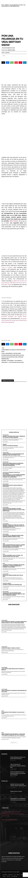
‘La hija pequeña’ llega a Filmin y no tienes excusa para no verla (13, 556)
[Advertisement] (14, 20)
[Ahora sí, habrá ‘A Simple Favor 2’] (14, 639)
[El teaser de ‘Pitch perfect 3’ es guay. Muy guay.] (14, 703)
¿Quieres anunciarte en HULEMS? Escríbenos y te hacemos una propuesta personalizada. (12, 813)
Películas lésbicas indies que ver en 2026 (13, 576)
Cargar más (13, 742)
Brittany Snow (17, 353)
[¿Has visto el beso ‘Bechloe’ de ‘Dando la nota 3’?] (14, 660)
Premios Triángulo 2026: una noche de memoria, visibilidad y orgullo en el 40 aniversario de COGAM (13, 526)
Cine (4, 543)
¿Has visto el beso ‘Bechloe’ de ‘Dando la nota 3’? (13, 669)
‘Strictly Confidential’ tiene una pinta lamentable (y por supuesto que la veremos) (17, 773)
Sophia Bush (4, 362)
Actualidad (5, 435)
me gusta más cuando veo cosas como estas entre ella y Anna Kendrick (14, 320)
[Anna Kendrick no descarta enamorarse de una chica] (14, 681)
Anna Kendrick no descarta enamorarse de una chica (13, 691)
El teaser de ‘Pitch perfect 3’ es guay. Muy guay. (13, 713)
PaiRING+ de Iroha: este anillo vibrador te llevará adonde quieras (14, 437)
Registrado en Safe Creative (9, 819)
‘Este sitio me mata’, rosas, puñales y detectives (13, 486)
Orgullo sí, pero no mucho (10, 445)
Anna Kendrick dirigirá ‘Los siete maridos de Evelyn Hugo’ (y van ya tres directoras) (14, 509)
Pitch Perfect (14, 221)
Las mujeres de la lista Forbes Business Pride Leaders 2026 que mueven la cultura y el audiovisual (14, 476)
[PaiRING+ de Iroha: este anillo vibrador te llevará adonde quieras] (5, 786)
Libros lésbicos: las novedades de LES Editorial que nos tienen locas (13, 454)
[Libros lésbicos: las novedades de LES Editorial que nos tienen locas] (5, 800)
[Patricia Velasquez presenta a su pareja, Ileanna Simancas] (5, 759)
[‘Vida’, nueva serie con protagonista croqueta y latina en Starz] (5, 766)
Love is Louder (7, 267)
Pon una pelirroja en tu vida (16, 4)
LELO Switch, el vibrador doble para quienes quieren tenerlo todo (13, 536)
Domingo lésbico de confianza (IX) (12, 584)
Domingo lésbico (7, 583)
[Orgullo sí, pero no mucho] (5, 793)
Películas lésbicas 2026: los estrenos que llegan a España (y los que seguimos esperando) (13, 464)
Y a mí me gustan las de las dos (16, 362)
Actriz (3, 353)
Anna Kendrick (9, 353)
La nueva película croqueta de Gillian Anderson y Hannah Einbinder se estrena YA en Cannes (13, 566)
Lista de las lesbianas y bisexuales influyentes (11, 473)
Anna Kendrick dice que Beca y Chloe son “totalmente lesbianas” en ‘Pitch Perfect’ (13, 734)
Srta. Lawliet (6, 52)
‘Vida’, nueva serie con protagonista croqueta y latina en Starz (18, 766)
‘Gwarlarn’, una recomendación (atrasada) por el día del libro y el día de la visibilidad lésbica (14, 594)
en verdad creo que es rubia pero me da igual (12, 355)
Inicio (2, 4)
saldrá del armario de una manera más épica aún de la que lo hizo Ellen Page (14, 282)
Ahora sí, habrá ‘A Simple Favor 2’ (10, 648)
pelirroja (3, 360)
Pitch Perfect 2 (18, 360)
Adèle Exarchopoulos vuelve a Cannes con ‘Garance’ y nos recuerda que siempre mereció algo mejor (14, 546)
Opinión (7, 4)
